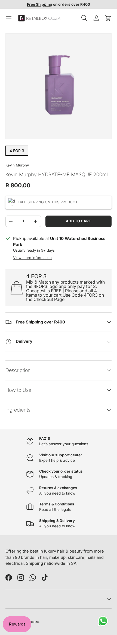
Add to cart (78, 221)
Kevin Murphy (17, 165)
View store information (32, 257)
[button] (108, 18)
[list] (58, 86)
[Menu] (9, 18)
